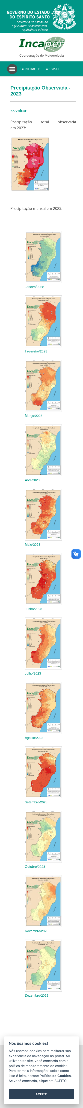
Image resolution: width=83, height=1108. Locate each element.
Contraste (30, 68)
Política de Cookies (55, 1076)
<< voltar (18, 110)
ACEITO (41, 1094)
